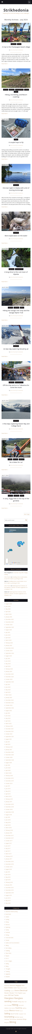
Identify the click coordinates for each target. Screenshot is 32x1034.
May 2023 (8, 689)
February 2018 (9, 830)
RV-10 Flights (9, 961)
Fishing (7, 935)
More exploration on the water (16, 236)
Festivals (8, 932)
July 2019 (8, 786)
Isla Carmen (12, 1008)
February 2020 (9, 775)
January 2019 (9, 801)
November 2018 (10, 807)
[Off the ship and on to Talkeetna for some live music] (16, 370)
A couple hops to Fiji (16, 142)
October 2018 (9, 809)
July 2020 (8, 765)
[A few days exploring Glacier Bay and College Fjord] (16, 409)
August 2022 (9, 710)
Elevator (6, 993)
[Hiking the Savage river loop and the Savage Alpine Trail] (16, 296)
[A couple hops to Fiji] (16, 128)
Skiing (7, 966)
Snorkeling (9, 1016)
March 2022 (8, 723)
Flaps (23, 1001)
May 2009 (8, 903)
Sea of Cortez (14, 1014)
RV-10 (7, 958)
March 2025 (8, 640)
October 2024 (9, 650)
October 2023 (9, 679)
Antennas (6, 985)
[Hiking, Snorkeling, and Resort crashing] (16, 78)
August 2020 (9, 762)
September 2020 (10, 760)
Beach (6, 988)
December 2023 (10, 674)
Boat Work (8, 914)
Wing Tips (6, 1022)
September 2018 (10, 812)
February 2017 (9, 856)
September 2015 (10, 892)
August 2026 (9, 604)
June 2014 (8, 898)
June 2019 (8, 788)
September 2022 (10, 708)
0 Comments (20, 50)
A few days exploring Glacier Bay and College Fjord (16, 425)
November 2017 (10, 838)
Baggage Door (20, 985)
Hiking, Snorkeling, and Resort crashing (16, 96)
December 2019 (10, 778)
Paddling (8, 950)
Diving (7, 922)
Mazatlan (6, 1010)
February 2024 (9, 669)
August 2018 (9, 814)
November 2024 (10, 648)
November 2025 (10, 622)
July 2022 (8, 713)
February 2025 (9, 643)
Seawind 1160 (22, 1014)
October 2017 (9, 840)
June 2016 (8, 874)
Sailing (19, 44)
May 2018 (8, 822)
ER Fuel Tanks (13, 995)
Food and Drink (19, 89)
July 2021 (8, 742)
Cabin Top (16, 988)
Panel (17, 1010)
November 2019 (10, 781)
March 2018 (8, 827)
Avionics (12, 985)
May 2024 (8, 663)
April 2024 (8, 666)
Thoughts (8, 969)
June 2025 (8, 635)
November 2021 (10, 731)
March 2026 (8, 614)
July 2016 (8, 872)
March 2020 (8, 773)
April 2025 (8, 637)
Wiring (12, 1022)
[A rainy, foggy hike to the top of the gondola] (16, 484)
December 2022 (10, 700)
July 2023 (8, 684)
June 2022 (8, 715)
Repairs (7, 956)
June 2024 (8, 661)
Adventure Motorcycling (11, 911)
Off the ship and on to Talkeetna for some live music (16, 386)
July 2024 (8, 658)
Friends (26, 89)
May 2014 (8, 900)
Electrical (23, 990)
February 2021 (9, 747)
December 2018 (10, 804)
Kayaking (18, 1008)
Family (7, 930)
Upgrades (8, 974)
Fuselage (9, 1005)
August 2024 (9, 656)
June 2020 (8, 767)
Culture (7, 917)
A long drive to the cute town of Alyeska (16, 273)
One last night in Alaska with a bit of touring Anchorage (16, 189)
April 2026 (8, 611)
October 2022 (9, 705)
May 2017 (8, 848)
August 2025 (9, 630)
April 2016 (8, 879)
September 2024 (10, 653)
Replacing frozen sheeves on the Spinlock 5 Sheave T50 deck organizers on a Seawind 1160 (15, 587)
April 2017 (8, 851)
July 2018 (8, 817)
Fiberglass (8, 998)
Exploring (13, 44)
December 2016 (10, 861)
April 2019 (8, 794)
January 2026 (9, 617)
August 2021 (9, 739)
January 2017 (9, 859)
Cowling (7, 990)
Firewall (14, 1001)
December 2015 (10, 887)
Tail (11, 1019)
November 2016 (10, 864)
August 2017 (9, 843)
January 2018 (9, 833)
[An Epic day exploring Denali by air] (16, 334)
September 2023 (10, 682)
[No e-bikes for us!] (16, 447)
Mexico (12, 1010)
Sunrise (17, 1017)
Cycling (10, 459)
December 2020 (10, 752)
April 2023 (8, 692)
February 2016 (9, 882)
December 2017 (10, 835)
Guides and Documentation (12, 943)
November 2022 (10, 702)
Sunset (21, 1017)
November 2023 (10, 676)
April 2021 (8, 744)
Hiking (22, 307)
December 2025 (10, 619)
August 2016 (9, 869)
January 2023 (9, 697)
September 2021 (10, 736)
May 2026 (8, 609)
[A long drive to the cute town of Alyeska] (16, 257)
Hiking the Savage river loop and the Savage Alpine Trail (16, 311)
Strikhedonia (16, 10)
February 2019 (9, 799)
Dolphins (12, 990)
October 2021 (9, 734)
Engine (20, 993)
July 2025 (8, 632)
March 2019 (8, 796)
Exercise (5, 89)
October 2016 (9, 866)
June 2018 (8, 820)
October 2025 (9, 624)
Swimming (6, 1019)
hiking (15, 1004)
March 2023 (8, 695)
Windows (14, 1019)
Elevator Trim (13, 993)
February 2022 (9, 726)
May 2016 (8, 877)
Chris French (13, 50)
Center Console (23, 988)
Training (8, 971)
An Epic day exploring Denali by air (16, 349)
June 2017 (8, 846)
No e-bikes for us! (16, 462)
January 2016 (9, 885)
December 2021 (10, 728)
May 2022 (8, 718)
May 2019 (8, 791)
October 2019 (9, 783)
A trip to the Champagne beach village (16, 47)
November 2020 (10, 754)
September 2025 (10, 627)
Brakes (10, 988)
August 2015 (9, 895)
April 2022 (8, 721)
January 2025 (9, 645)
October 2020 (9, 757)
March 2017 (8, 853)
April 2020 (8, 770)
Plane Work (8, 953)
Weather (8, 976)
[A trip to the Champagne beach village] (16, 32)
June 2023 (8, 687)
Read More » (5, 63)
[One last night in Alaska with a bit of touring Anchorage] (16, 173)
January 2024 (9, 671)
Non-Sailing (8, 948)
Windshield (19, 1019)
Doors (17, 990)
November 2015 (10, 890)
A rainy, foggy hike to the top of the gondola (16, 500)
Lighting (24, 1008)
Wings (24, 1019)
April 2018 (8, 825)
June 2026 (8, 606)
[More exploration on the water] (16, 221)
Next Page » (27, 514)
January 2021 (9, 749)
